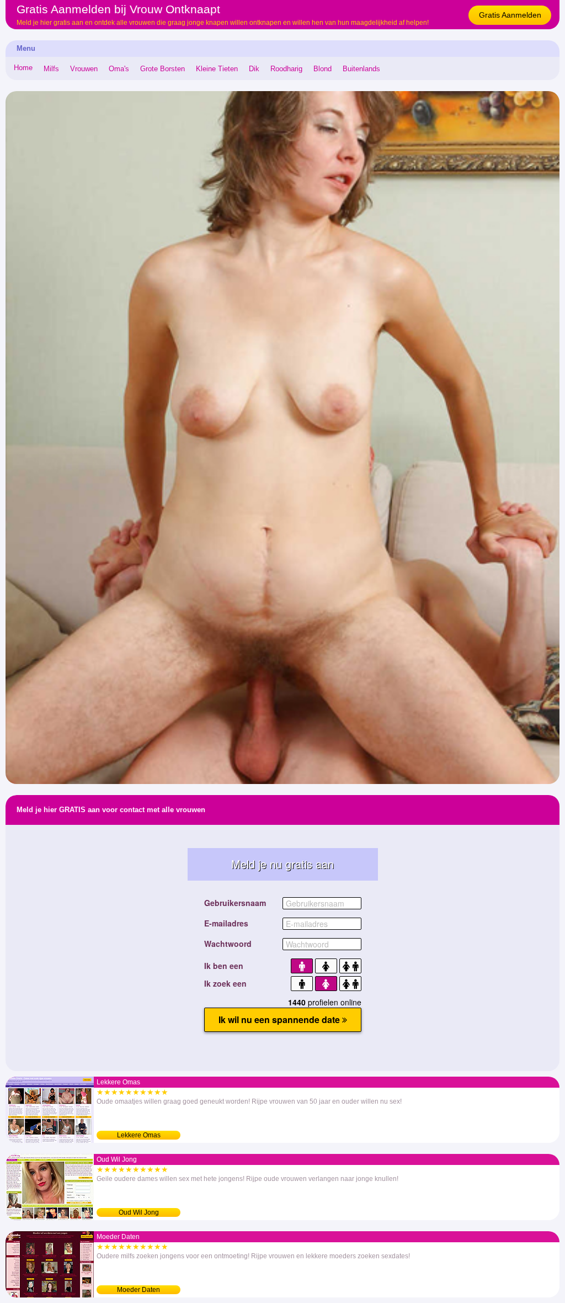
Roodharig (286, 69)
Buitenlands (361, 69)
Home (23, 67)
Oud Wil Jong (139, 1212)
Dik (254, 69)
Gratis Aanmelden (510, 14)
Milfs (51, 69)
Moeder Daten (138, 1290)
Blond (322, 69)
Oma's (119, 69)
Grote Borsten (162, 69)
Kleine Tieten (217, 69)
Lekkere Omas (139, 1135)
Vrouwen (84, 69)
